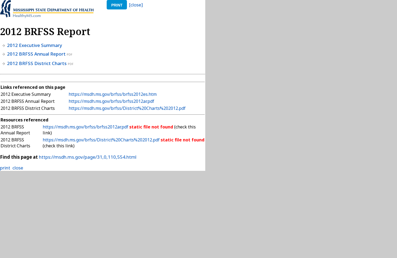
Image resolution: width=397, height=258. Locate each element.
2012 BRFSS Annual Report (36, 54)
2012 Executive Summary (34, 45)
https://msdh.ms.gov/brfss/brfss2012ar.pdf (111, 101)
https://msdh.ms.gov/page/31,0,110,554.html (87, 157)
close (17, 168)
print (117, 5)
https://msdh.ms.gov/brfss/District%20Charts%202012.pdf (127, 108)
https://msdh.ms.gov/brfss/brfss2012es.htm (113, 94)
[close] (136, 5)
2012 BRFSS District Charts (37, 63)
